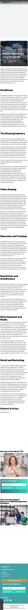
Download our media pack (14, 580)
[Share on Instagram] (2, 608)
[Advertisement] (14, 22)
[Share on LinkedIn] (2, 606)
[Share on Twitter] (2, 603)
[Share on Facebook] (2, 601)
